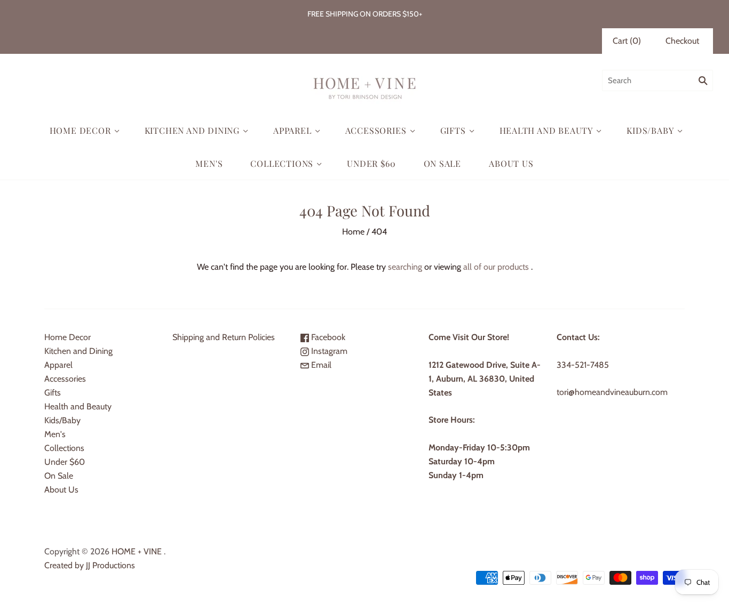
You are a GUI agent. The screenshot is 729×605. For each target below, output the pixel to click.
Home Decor (80, 130)
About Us (511, 163)
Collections (281, 163)
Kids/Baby (650, 130)
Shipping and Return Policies (223, 337)
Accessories (376, 130)
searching (405, 267)
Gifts (453, 130)
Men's (209, 163)
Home (353, 232)
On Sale (443, 163)
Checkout (682, 41)
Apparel (292, 130)
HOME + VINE (137, 551)
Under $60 (371, 163)
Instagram (328, 351)
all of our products (496, 267)
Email (320, 365)
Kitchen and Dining (192, 130)
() (627, 41)
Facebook (327, 337)
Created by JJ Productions (89, 565)
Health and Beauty (546, 130)
